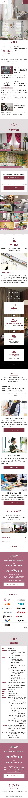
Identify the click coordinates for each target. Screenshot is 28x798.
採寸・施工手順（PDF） (14, 188)
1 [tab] (12, 37)
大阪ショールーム (6, 542)
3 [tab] (15, 37)
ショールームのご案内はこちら (14, 580)
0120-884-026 (15, 571)
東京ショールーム (6, 537)
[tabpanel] (14, 20)
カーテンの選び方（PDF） (14, 177)
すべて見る (14, 546)
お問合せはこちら (14, 467)
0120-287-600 (15, 565)
